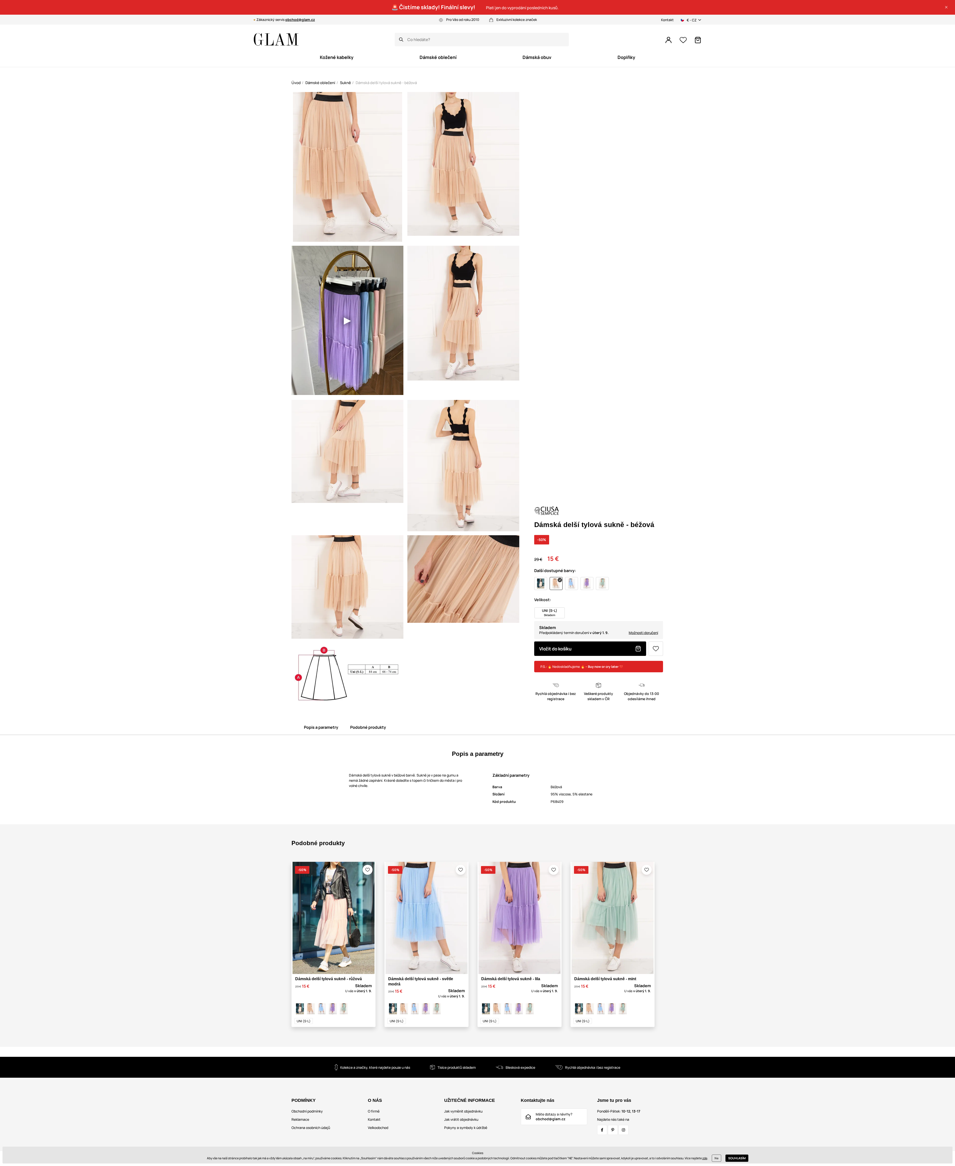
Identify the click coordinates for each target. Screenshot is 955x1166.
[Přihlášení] (668, 40)
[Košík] (697, 40)
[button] (946, 7)
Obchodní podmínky (307, 1111)
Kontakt (667, 19)
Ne (716, 1158)
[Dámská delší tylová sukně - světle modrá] (321, 1008)
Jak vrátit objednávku (461, 1119)
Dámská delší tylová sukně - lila (510, 979)
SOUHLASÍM (737, 1158)
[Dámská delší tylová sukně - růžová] (299, 1008)
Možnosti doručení (643, 632)
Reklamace (300, 1119)
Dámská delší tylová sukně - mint (605, 979)
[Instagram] (623, 1130)
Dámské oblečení (320, 82)
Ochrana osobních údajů (310, 1127)
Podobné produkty (368, 727)
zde (704, 1158)
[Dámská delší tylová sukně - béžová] (310, 1008)
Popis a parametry (321, 727)
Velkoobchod (378, 1127)
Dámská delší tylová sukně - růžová (328, 979)
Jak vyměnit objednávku (463, 1111)
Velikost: (542, 599)
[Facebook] (602, 1130)
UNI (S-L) (304, 1021)
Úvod (296, 82)
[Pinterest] (613, 1130)
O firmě (374, 1111)
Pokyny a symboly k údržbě (465, 1127)
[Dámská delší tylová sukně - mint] (343, 1008)
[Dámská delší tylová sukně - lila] (332, 1008)
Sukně (345, 82)
